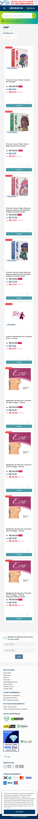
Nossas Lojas (7, 675)
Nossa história (7, 673)
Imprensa (6, 677)
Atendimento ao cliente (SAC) (11, 695)
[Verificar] (17, 720)
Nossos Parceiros (8, 684)
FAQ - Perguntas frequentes (10, 700)
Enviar (19, 656)
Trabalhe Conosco (8, 686)
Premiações (6, 680)
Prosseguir (19, 812)
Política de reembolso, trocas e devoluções (15, 709)
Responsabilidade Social (10, 682)
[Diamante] (11, 741)
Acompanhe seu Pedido (10, 697)
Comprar (19, 105)
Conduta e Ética (7, 688)
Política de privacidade (9, 707)
